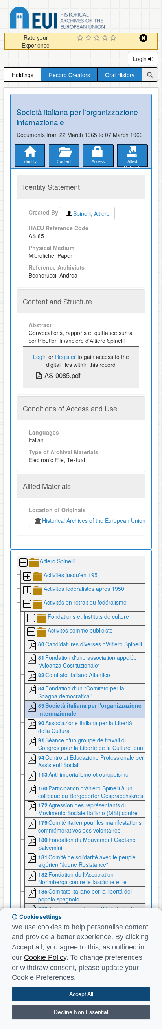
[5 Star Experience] (114, 38)
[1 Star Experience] (81, 38)
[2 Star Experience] (89, 38)
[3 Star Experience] (98, 38)
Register (65, 357)
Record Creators (69, 75)
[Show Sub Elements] (26, 577)
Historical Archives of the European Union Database (79, 19)
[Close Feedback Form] (143, 38)
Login (140, 59)
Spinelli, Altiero (91, 213)
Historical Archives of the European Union (92, 520)
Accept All (81, 994)
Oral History (119, 75)
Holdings (22, 75)
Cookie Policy (45, 957)
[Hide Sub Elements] (23, 563)
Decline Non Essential (81, 1012)
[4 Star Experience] (106, 38)
